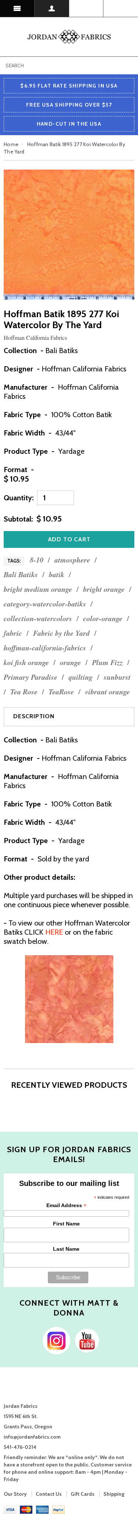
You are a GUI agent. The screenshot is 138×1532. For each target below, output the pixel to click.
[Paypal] (58, 1509)
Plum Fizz (107, 662)
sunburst (117, 677)
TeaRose (61, 691)
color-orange (103, 618)
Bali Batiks (21, 574)
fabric (13, 633)
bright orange (104, 589)
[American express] (42, 1509)
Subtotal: (18, 519)
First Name (66, 1224)
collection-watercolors (38, 618)
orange (70, 662)
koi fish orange (26, 662)
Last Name (66, 1249)
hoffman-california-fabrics (45, 647)
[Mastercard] (26, 1509)
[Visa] (10, 1509)
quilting (80, 677)
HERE (54, 932)
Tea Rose (24, 691)
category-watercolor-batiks (45, 603)
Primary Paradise (30, 677)
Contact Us (49, 1494)
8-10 (36, 559)
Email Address (66, 1205)
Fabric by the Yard (61, 633)
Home (11, 144)
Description (33, 716)
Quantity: (18, 497)
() (120, 8)
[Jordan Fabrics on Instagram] (54, 1340)
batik (56, 574)
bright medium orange (38, 589)
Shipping (113, 1494)
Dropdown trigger (52, 8)
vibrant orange (107, 691)
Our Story (15, 1494)
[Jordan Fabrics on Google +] (85, 1340)
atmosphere (72, 559)
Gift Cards (83, 1494)
